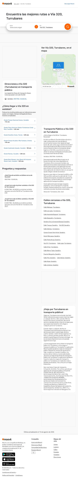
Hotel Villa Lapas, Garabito (52, 236)
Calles (55, 449)
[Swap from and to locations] (36, 26)
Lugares (56, 447)
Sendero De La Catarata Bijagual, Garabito (56, 221)
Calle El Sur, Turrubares (51, 247)
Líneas (56, 444)
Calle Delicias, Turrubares (51, 229)
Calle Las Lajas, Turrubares (52, 211)
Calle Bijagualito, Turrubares (52, 218)
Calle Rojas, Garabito (50, 261)
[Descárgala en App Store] (8, 459)
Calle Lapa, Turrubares (64, 243)
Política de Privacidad (8, 475)
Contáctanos (19, 475)
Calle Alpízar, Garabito (63, 258)
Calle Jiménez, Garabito (51, 265)
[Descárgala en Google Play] (8, 454)
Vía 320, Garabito (64, 225)
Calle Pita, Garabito (49, 258)
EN (33, 452)
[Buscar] (67, 26)
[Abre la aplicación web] (8, 464)
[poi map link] (58, 71)
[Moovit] (7, 4)
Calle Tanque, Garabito (51, 225)
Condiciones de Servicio (9, 472)
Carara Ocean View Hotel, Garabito (54, 232)
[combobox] (21, 28)
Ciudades (56, 454)
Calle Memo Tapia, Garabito (52, 250)
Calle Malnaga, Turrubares (52, 207)
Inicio (11, 25)
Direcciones (57, 457)
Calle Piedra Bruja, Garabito (52, 240)
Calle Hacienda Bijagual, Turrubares (54, 214)
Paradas (56, 452)
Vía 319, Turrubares (50, 243)
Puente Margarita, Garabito (52, 254)
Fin (40, 25)
